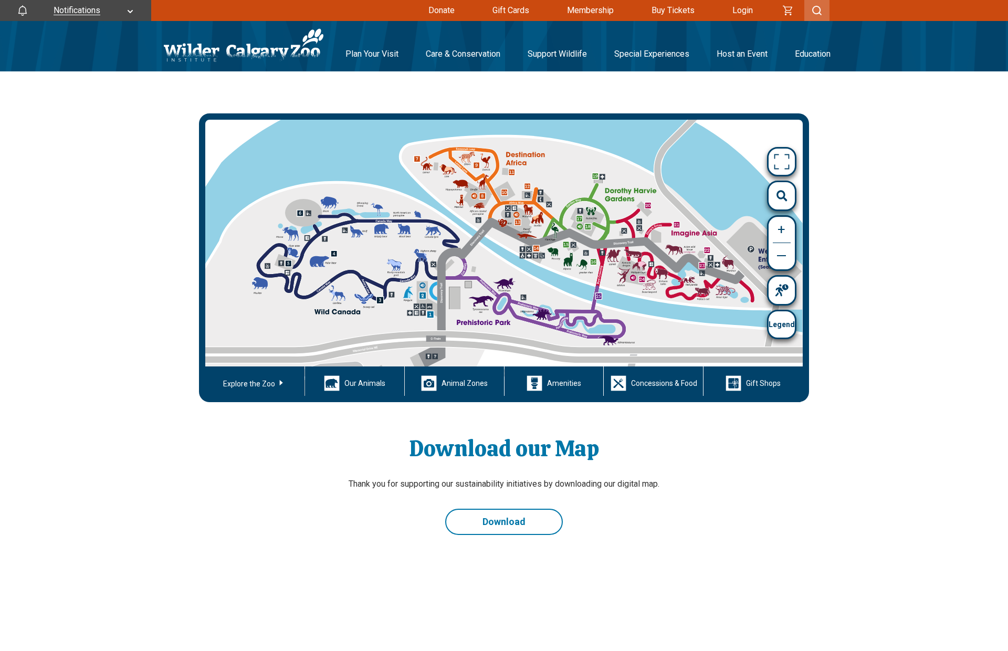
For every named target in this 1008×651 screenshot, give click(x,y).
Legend (782, 324)
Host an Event (742, 54)
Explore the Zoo (250, 384)
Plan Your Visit (371, 54)
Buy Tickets (673, 10)
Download (504, 521)
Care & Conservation (463, 54)
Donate (441, 10)
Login (742, 10)
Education (813, 54)
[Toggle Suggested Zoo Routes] (781, 290)
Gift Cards (510, 10)
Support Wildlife (557, 54)
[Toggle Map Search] (781, 196)
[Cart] (788, 10)
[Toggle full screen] (781, 161)
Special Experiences (651, 54)
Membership (590, 10)
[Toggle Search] (817, 10)
